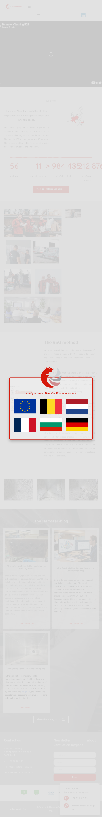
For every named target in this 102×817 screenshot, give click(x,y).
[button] (96, 374)
